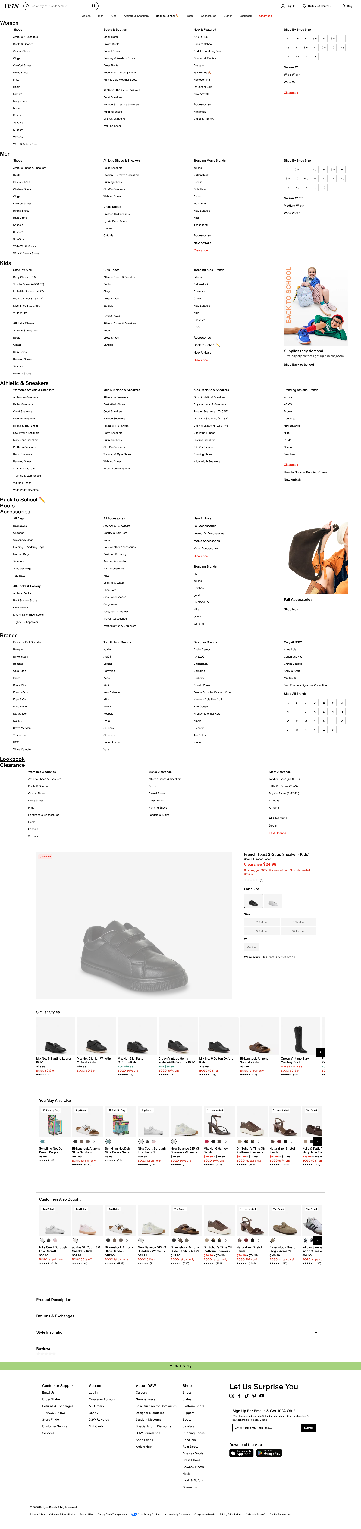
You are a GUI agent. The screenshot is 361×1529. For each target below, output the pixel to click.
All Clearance (278, 818)
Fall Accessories (205, 526)
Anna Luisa (291, 649)
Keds (106, 678)
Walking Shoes (112, 126)
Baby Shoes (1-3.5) (25, 277)
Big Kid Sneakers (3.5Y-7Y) (211, 426)
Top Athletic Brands (117, 642)
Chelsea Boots (22, 189)
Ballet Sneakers (23, 404)
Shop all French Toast (257, 859)
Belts (106, 540)
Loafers (17, 94)
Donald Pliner (202, 685)
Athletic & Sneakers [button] (136, 16)
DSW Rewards (99, 1419)
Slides (187, 1399)
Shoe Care (109, 590)
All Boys (274, 800)
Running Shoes (112, 111)
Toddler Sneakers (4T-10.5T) (211, 411)
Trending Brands (205, 566)
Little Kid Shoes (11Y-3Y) (28, 291)
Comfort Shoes (22, 65)
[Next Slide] (320, 1052)
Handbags (200, 111)
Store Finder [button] (51, 1419)
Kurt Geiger (201, 706)
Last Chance (277, 833)
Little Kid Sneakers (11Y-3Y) (211, 418)
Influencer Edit (203, 87)
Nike (196, 218)
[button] (66, 1110)
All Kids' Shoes (23, 323)
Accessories (202, 235)
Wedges (18, 137)
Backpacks (20, 526)
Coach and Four (293, 656)
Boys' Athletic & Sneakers (210, 404)
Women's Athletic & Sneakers (33, 390)
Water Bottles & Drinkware (119, 626)
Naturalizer (20, 714)
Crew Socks (20, 607)
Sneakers (189, 1440)
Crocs (197, 196)
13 (314, 56)
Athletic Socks (22, 593)
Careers (141, 1392)
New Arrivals (201, 94)
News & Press (145, 1399)
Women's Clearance (42, 771)
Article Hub (201, 37)
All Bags (19, 518)
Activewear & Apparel (116, 526)
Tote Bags (19, 575)
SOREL (17, 721)
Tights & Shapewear (25, 622)
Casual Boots (111, 51)
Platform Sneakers (24, 447)
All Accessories (114, 518)
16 (323, 187)
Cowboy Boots (193, 1467)
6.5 (333, 38)
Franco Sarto (21, 692)
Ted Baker (200, 735)
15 (314, 187)
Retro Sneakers (22, 454)
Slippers (18, 130)
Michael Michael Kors (207, 714)
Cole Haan (200, 189)
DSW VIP (95, 1412)
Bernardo (199, 671)
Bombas (199, 588)
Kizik (106, 685)
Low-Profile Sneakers (26, 433)
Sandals (18, 122)
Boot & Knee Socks (25, 600)
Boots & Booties (23, 44)
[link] (54, 1064)
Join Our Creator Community (156, 1406)
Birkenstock (201, 175)
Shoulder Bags (22, 568)
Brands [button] (228, 16)
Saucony (108, 728)
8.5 (306, 47)
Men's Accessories (207, 541)
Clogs (16, 58)
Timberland (201, 225)
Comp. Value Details (204, 1514)
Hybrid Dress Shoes (115, 221)
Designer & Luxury (114, 554)
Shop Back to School (299, 364)
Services (48, 1433)
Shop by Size (22, 270)
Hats (106, 575)
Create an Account (102, 1399)
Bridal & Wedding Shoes (208, 51)
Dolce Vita (19, 685)
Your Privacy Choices (149, 1514)
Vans (106, 749)
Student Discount (148, 1419)
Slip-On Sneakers (114, 119)
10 (332, 47)
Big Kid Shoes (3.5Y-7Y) (28, 298)
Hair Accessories (113, 568)
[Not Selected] (75, 1141)
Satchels (18, 561)
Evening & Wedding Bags (28, 547)
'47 (196, 574)
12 (305, 56)
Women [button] (86, 16)
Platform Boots (193, 1406)
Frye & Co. (19, 699)
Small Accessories (114, 597)
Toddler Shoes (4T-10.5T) (28, 284)
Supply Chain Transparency (112, 1514)
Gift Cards (96, 1426)
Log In (93, 1392)
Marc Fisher (20, 706)
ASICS (288, 404)
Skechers (199, 320)
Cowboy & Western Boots (119, 58)
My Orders (96, 1406)
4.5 (297, 38)
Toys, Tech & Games (116, 611)
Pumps (17, 115)
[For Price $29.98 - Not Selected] (273, 901)
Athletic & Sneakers (25, 37)
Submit (308, 1428)
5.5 (315, 38)
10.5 (341, 47)
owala (197, 616)
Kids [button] (113, 16)
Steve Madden (22, 728)
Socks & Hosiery (204, 119)
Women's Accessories (209, 533)
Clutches (18, 533)
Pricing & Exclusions (231, 1514)
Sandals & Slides (159, 815)
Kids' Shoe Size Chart (26, 306)
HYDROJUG (201, 602)
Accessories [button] (208, 16)
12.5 (341, 178)
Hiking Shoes (21, 210)
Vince (197, 742)
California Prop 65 (255, 1514)
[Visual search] (93, 6)
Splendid (199, 728)
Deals (273, 825)
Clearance (291, 92)
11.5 (296, 56)
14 (305, 187)
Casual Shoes (21, 51)
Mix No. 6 (290, 678)
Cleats (17, 345)
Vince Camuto (22, 749)
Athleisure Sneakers (25, 397)
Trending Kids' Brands (209, 270)
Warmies (199, 624)
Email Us (48, 1392)
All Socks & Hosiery (27, 586)
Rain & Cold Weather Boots (120, 80)
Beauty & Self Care (115, 533)
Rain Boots (20, 218)
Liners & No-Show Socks (28, 615)
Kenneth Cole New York (208, 699)
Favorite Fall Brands (27, 642)
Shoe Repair (144, 1440)
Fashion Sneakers (24, 418)
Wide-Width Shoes (24, 246)
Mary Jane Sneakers (25, 440)
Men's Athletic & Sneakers (121, 390)
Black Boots (110, 37)
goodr (197, 595)
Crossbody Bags (23, 540)
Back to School (203, 44)
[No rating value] (252, 880)
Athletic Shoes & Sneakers (121, 90)
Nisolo (197, 721)
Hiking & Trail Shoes (25, 426)
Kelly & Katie (292, 671)
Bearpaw (18, 649)
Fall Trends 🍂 (202, 72)
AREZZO (199, 656)
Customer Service (54, 1426)
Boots (189, 16)
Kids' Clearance (280, 771)
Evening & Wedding (115, 561)
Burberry (199, 678)
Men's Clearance (160, 771)
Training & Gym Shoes (27, 476)
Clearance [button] (265, 16)
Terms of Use (86, 1514)
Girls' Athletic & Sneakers (209, 397)
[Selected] (42, 1141)
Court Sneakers (112, 97)
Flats (16, 80)
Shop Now (291, 609)
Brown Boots (111, 44)
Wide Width (292, 74)
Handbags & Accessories (43, 815)
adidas (198, 168)
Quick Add (55, 1171)
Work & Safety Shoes (26, 144)
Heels (16, 87)
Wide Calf (290, 82)
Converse (199, 291)
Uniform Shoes (22, 373)
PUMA (288, 440)
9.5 (324, 47)
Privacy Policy (37, 1514)
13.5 (296, 187)
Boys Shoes (111, 316)
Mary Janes (20, 101)
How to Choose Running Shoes (305, 472)
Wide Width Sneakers (26, 490)
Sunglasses (110, 604)
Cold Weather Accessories (119, 547)
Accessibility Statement (177, 1514)
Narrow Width (293, 67)
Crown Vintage (293, 664)
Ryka (106, 721)
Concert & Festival (205, 58)
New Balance (202, 210)
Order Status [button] (51, 1399)
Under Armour (112, 742)
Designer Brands (205, 642)
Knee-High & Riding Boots (119, 72)
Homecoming (202, 80)
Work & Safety (193, 1480)
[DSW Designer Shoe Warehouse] (12, 5)
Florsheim (200, 203)
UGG (197, 327)
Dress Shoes (20, 72)
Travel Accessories (115, 619)
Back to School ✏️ (167, 16)
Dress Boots (110, 65)
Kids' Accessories (206, 548)
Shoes (17, 29)
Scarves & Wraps (113, 583)
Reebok (288, 447)
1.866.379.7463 (53, 1412)
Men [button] (100, 16)
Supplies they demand (303, 351)
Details (248, 874)
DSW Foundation (148, 1433)
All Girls (274, 807)
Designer (199, 65)
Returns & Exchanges (57, 1406)
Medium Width (294, 205)
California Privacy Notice (62, 1514)
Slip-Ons (18, 239)
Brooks (198, 182)
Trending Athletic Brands (301, 390)
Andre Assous (202, 649)
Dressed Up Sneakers (116, 214)
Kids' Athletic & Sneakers (211, 390)
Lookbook (246, 16)
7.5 (288, 47)
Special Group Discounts (153, 1426)
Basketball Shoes (114, 404)
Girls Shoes (111, 270)
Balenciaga (201, 664)
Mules (16, 108)
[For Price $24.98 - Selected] (253, 901)
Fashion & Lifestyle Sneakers (121, 104)
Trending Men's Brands (210, 160)
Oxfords (108, 235)
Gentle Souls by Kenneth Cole (212, 692)
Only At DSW (293, 642)
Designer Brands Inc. (150, 1412)
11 (288, 56)
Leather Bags (21, 554)
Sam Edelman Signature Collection (305, 685)
